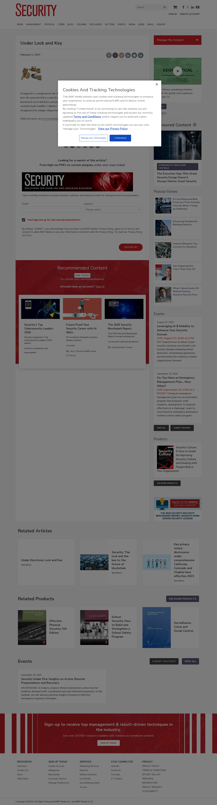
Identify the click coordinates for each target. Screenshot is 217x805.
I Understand (120, 138)
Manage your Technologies (93, 138)
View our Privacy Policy (113, 129)
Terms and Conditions (87, 117)
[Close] (156, 84)
